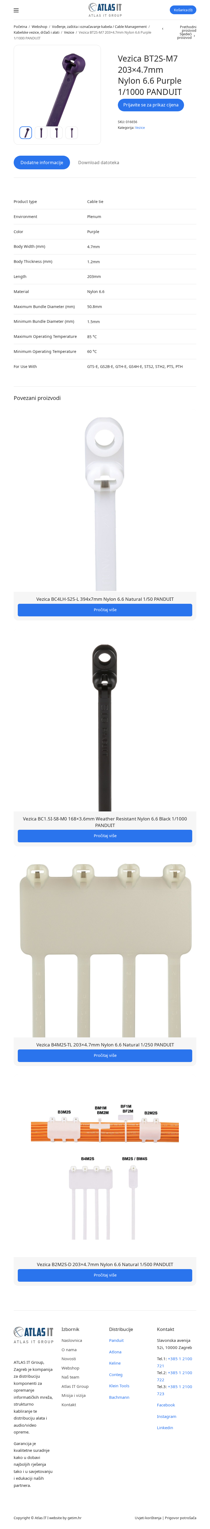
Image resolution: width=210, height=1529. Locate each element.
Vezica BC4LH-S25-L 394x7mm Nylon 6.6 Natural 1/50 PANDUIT (105, 599)
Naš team (70, 1377)
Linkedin (165, 1427)
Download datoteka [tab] (98, 162)
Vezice (69, 32)
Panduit (116, 1340)
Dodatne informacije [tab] (42, 162)
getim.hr (74, 1517)
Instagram (166, 1416)
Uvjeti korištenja (148, 1517)
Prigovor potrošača (180, 1517)
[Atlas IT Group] (105, 10)
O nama (69, 1349)
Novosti (69, 1358)
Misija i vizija (74, 1395)
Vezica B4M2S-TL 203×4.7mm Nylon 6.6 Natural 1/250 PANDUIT (105, 1044)
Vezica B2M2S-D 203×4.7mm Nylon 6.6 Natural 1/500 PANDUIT (105, 1264)
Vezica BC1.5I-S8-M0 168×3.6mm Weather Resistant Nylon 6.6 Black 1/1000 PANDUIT (105, 822)
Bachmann (119, 1397)
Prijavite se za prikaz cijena (151, 105)
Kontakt (69, 1404)
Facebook (166, 1405)
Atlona (115, 1351)
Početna (20, 26)
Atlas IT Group (75, 1386)
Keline (115, 1363)
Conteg (115, 1374)
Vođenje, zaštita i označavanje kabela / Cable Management (99, 26)
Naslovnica (72, 1340)
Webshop (39, 26)
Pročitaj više (105, 609)
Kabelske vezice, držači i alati (36, 32)
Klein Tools (119, 1385)
